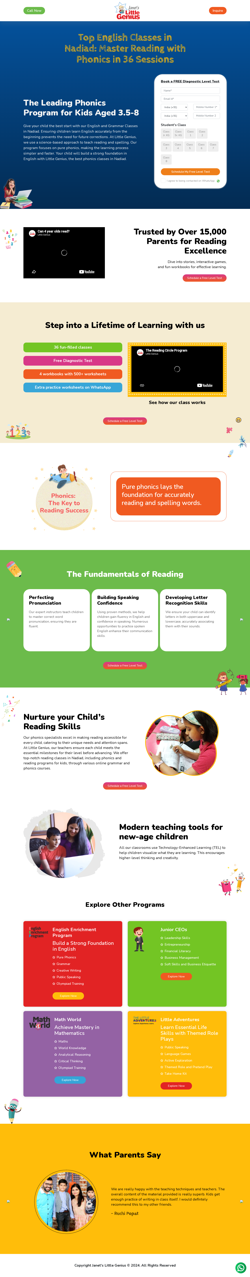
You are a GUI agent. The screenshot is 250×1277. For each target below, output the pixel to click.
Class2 (202, 133)
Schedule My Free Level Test (190, 172)
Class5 (189, 146)
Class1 (190, 133)
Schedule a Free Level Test (204, 278)
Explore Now (68, 996)
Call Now (34, 10)
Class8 (166, 159)
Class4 (178, 146)
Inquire (218, 10)
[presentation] (8, 619)
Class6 (201, 146)
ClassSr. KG (178, 133)
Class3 (166, 146)
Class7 (213, 146)
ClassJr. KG (166, 133)
